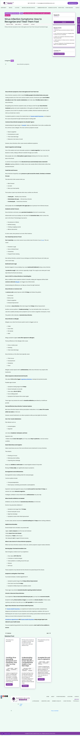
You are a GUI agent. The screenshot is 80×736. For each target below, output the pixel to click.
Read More (10, 684)
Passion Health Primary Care (12, 13)
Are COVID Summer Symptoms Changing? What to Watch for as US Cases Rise (64, 34)
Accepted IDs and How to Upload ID (44, 658)
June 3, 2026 (10, 668)
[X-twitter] (7, 696)
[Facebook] (1, 696)
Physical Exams (66, 701)
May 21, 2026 (42, 661)
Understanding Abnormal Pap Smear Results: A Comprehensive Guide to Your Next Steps (27, 662)
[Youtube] (3, 696)
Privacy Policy (52, 733)
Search (56, 15)
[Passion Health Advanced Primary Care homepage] (8, 3)
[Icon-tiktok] (1, 698)
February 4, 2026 (27, 668)
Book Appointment (73, 3)
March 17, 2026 (9, 24)
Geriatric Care (34, 701)
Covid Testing (56, 701)
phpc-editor (18, 24)
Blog (22, 13)
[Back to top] (75, 733)
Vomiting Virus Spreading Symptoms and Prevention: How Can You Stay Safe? (11, 662)
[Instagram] (5, 696)
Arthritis (75, 701)
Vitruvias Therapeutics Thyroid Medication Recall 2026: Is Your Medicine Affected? (64, 44)
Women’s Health (45, 701)
